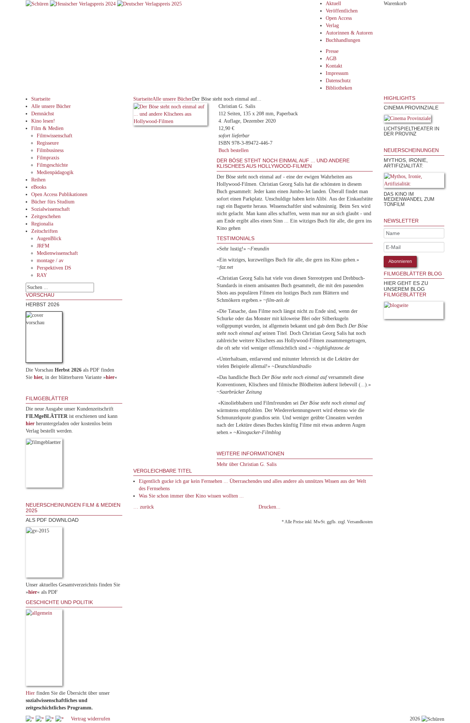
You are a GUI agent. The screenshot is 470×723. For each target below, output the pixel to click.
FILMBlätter (405, 294)
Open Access (339, 18)
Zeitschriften (44, 231)
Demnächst (42, 113)
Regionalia (42, 224)
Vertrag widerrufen (90, 719)
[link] (384, 144)
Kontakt (334, 66)
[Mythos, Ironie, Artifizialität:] (414, 181)
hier (38, 377)
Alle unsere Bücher (51, 106)
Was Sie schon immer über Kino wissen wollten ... (191, 496)
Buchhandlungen (343, 40)
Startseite (40, 99)
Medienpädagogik (55, 172)
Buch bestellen (233, 150)
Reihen (38, 179)
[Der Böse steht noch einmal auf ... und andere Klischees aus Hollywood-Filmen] (170, 115)
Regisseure (48, 143)
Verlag (332, 25)
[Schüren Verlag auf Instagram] (60, 719)
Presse (332, 51)
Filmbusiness (50, 150)
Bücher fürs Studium (53, 202)
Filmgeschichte (52, 165)
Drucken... (269, 507)
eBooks (38, 187)
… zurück (143, 507)
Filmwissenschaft (54, 135)
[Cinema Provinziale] (407, 120)
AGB (331, 58)
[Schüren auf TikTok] (50, 719)
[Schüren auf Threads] (41, 719)
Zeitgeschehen (46, 216)
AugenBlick (49, 238)
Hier (30, 693)
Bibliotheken (339, 88)
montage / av (50, 260)
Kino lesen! (43, 121)
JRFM (43, 246)
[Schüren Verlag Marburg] (38, 3)
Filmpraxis (48, 157)
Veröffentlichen (342, 11)
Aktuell (333, 3)
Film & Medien (47, 128)
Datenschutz (338, 80)
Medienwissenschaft (57, 253)
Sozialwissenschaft (50, 209)
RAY (42, 275)
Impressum (337, 73)
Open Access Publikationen (59, 194)
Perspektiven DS (54, 268)
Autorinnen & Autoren (349, 33)
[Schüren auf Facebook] (31, 719)
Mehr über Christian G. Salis (246, 464)
